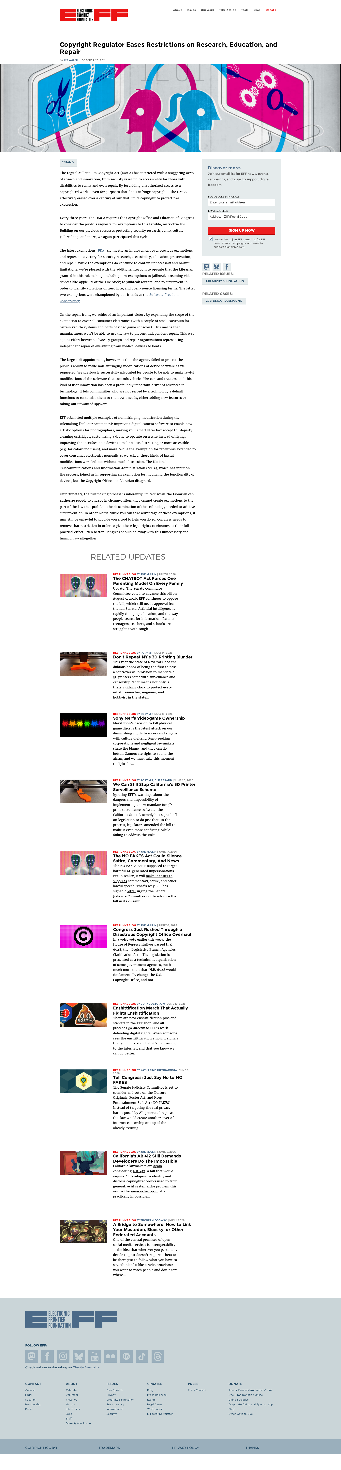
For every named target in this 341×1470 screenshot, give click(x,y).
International (115, 1408)
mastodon (31, 1356)
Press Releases (157, 1394)
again (157, 1166)
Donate (271, 9)
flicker (110, 1356)
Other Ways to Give (241, 1413)
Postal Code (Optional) (223, 196)
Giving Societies (239, 1399)
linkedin (126, 1356)
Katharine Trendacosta (159, 1070)
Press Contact (197, 1390)
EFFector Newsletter (160, 1413)
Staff (69, 1418)
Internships (73, 1408)
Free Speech (115, 1390)
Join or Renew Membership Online (250, 1390)
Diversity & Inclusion (78, 1423)
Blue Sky (79, 1356)
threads (158, 1356)
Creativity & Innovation (225, 281)
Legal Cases (154, 1404)
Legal (28, 1394)
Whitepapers (155, 1408)
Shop (257, 9)
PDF (101, 250)
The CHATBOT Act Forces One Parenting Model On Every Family (148, 581)
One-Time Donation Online (246, 1394)
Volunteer (72, 1394)
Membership (33, 1404)
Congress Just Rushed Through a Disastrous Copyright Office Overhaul (152, 932)
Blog (150, 1390)
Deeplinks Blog (124, 574)
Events (151, 1399)
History (70, 1404)
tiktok (142, 1356)
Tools (245, 9)
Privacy (111, 1394)
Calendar (71, 1390)
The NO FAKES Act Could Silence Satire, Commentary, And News (147, 858)
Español (68, 162)
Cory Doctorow (153, 1003)
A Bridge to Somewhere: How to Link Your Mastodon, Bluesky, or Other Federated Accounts (152, 1229)
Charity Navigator (86, 1367)
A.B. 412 (139, 1171)
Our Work (207, 9)
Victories (71, 1399)
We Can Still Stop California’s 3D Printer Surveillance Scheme (154, 787)
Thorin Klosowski (154, 1220)
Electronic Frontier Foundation (94, 17)
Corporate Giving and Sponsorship (251, 1404)
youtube (94, 1356)
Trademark (109, 1448)
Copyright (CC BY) (41, 1448)
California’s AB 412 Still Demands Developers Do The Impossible (147, 1159)
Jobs (69, 1413)
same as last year (144, 1191)
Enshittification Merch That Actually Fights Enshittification (150, 1011)
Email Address (218, 210)
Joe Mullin (148, 574)
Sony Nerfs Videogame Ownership (149, 718)
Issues (191, 9)
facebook (47, 1356)
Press (28, 1408)
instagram (63, 1356)
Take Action (227, 9)
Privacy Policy (185, 1448)
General (30, 1390)
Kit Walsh (71, 60)
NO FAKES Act (131, 866)
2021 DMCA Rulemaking (224, 301)
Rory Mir (147, 652)
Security (30, 1399)
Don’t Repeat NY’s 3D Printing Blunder (153, 656)
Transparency (115, 1404)
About (177, 9)
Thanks (252, 1448)
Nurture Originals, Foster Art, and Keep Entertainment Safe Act (139, 1098)
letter (131, 891)
